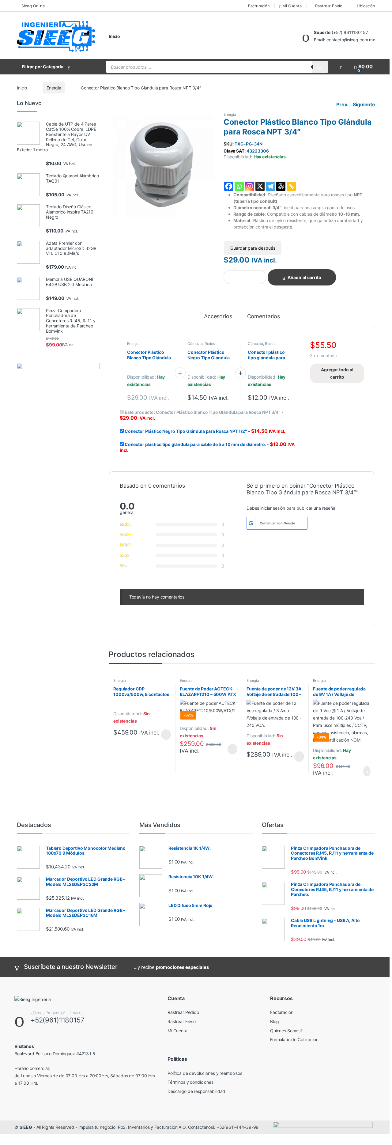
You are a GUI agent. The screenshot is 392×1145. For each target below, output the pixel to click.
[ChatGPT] (280, 186)
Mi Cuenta (292, 5)
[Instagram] (249, 186)
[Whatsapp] (239, 186)
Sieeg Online (33, 5)
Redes (210, 343)
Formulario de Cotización (294, 1039)
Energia (54, 87)
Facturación (259, 5)
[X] (260, 186)
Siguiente (364, 104)
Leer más (166, 734)
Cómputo (195, 343)
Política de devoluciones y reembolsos (205, 1073)
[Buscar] (320, 67)
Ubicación (366, 5)
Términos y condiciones (190, 1082)
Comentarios (263, 316)
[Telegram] (270, 186)
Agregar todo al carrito (337, 373)
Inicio (114, 36)
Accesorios (218, 316)
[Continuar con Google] (251, 523)
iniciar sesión (272, 508)
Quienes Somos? (286, 1030)
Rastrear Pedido (183, 1012)
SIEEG (26, 1127)
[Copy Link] (291, 186)
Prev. (342, 104)
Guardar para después (252, 248)
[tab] (218, 319)
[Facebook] (228, 186)
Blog (274, 1021)
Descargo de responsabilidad (196, 1091)
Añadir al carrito (304, 277)
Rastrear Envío (328, 5)
